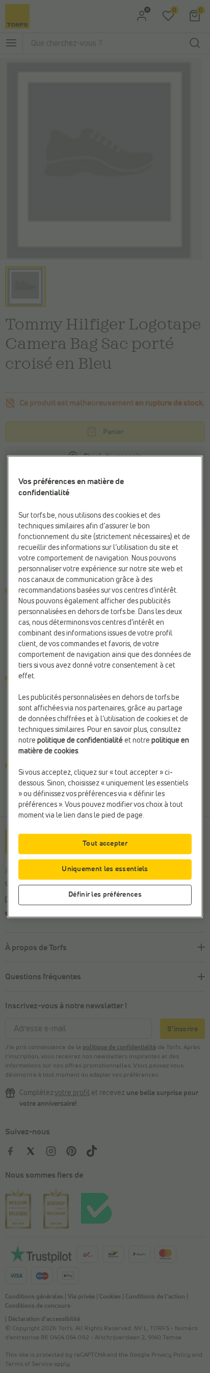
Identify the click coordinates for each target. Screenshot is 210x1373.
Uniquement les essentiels (105, 868)
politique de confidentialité (80, 740)
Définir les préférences (105, 894)
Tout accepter (105, 843)
